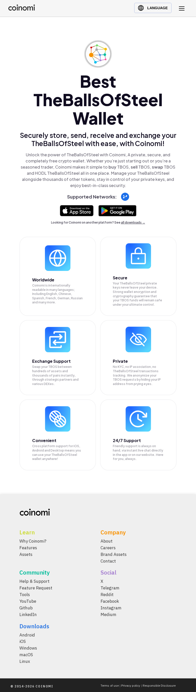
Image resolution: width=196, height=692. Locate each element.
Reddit (107, 594)
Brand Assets (114, 554)
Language (157, 8)
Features (28, 547)
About (107, 541)
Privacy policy (130, 685)
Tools (24, 594)
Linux (24, 661)
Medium (108, 614)
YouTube (27, 601)
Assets (25, 554)
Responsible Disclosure (159, 685)
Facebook (110, 601)
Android (27, 635)
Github (26, 607)
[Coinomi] (21, 9)
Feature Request (35, 588)
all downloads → (133, 222)
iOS (22, 641)
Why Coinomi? (32, 541)
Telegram (110, 588)
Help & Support (34, 581)
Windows (28, 648)
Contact (108, 561)
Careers (108, 547)
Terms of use (110, 685)
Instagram (111, 607)
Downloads (34, 626)
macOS (26, 654)
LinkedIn (28, 614)
